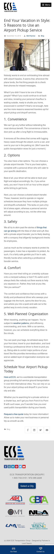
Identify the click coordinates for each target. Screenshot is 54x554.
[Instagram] (9, 466)
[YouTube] (24, 466)
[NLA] (39, 513)
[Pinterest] (16, 466)
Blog (42, 36)
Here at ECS (10, 377)
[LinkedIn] (13, 466)
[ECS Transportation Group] (10, 6)
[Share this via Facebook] (28, 430)
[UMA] (15, 526)
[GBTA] (39, 500)
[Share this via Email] (47, 430)
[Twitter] (20, 466)
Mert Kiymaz (30, 36)
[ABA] (15, 500)
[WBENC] (39, 526)
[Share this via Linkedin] (34, 430)
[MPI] (15, 513)
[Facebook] (5, 466)
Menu (47, 4)
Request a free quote (13, 414)
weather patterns (21, 323)
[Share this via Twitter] (40, 430)
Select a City (27, 486)
